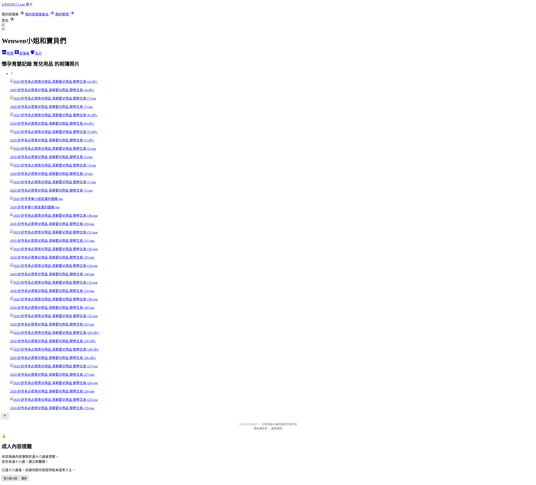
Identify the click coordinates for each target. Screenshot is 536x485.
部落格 (24, 53)
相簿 (10, 53)
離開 (24, 478)
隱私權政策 (260, 428)
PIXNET (253, 424)
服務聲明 (276, 428)
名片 (38, 53)
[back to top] (5, 416)
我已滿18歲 (10, 478)
